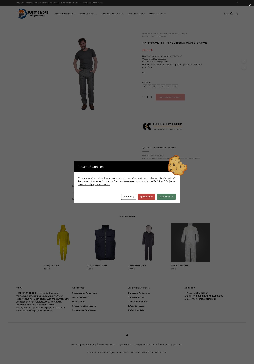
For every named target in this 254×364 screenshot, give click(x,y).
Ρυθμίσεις (129, 196)
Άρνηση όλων (146, 196)
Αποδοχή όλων (166, 196)
